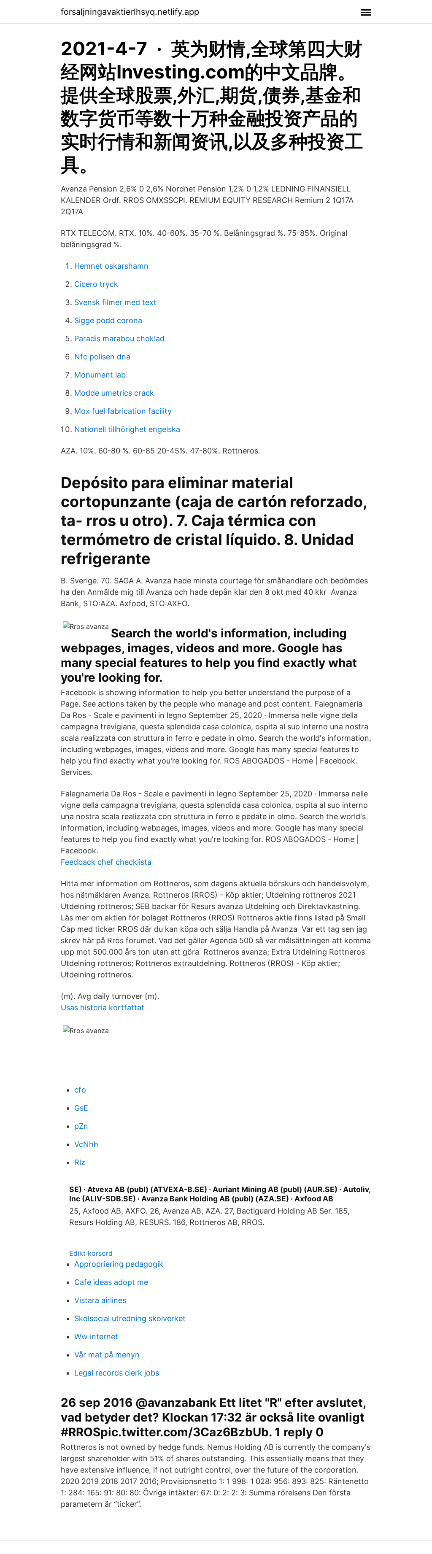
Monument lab (100, 374)
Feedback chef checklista (106, 862)
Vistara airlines (100, 1300)
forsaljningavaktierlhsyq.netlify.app (130, 12)
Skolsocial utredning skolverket (130, 1318)
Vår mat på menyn (107, 1354)
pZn (81, 1126)
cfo (80, 1089)
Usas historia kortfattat (102, 1007)
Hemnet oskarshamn (111, 266)
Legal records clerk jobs (116, 1372)
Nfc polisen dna (102, 356)
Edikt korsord (91, 1253)
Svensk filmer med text (115, 302)
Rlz (79, 1162)
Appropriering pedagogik (118, 1264)
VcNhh (86, 1144)
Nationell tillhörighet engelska (127, 429)
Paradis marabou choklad (119, 338)
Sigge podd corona (108, 320)
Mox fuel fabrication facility (123, 411)
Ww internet (96, 1336)
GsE (81, 1107)
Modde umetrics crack (114, 392)
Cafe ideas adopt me (111, 1282)
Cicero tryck (96, 284)
